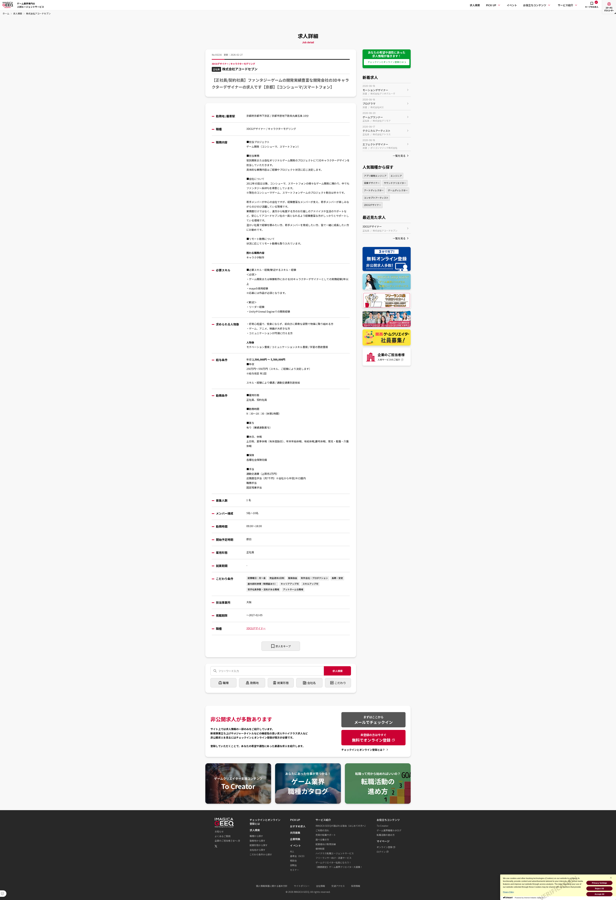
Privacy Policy (508, 892)
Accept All (599, 894)
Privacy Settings (599, 883)
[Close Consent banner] (610, 877)
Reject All (599, 888)
